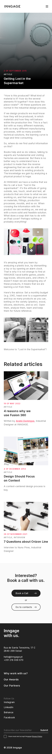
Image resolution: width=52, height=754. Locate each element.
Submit (44, 730)
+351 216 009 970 (13, 660)
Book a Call (22, 593)
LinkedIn (8, 707)
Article (8, 74)
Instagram (9, 702)
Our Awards (11, 679)
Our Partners (12, 685)
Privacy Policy (37, 736)
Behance (8, 712)
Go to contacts (24, 607)
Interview (19, 537)
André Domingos (25, 421)
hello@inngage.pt (13, 657)
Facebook (9, 717)
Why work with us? (16, 673)
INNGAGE (12, 6)
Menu (47, 6)
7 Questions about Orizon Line (26, 541)
